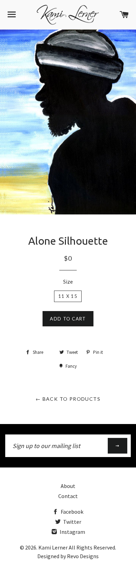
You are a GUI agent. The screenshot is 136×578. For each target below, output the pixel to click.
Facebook (71, 511)
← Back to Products (68, 399)
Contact (68, 495)
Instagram (72, 531)
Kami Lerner (53, 547)
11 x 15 (67, 296)
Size (68, 281)
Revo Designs (83, 556)
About (68, 485)
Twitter (71, 521)
